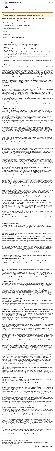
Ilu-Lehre (21, 103)
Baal (32, 51)
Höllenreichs (30, 66)
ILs (13, 18)
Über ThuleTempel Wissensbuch (13, 445)
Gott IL (33, 42)
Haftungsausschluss (23, 445)
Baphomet (6, 57)
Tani (6, 66)
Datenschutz (4, 445)
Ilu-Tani (43, 74)
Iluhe (7, 47)
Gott (42, 18)
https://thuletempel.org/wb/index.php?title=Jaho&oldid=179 (20, 433)
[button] (2, 2)
